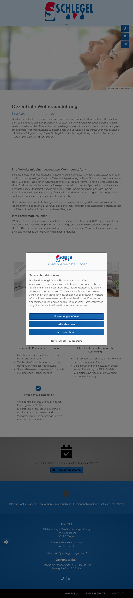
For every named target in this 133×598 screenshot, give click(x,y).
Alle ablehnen (66, 324)
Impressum (75, 341)
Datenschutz (58, 341)
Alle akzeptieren (66, 332)
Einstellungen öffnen (66, 316)
